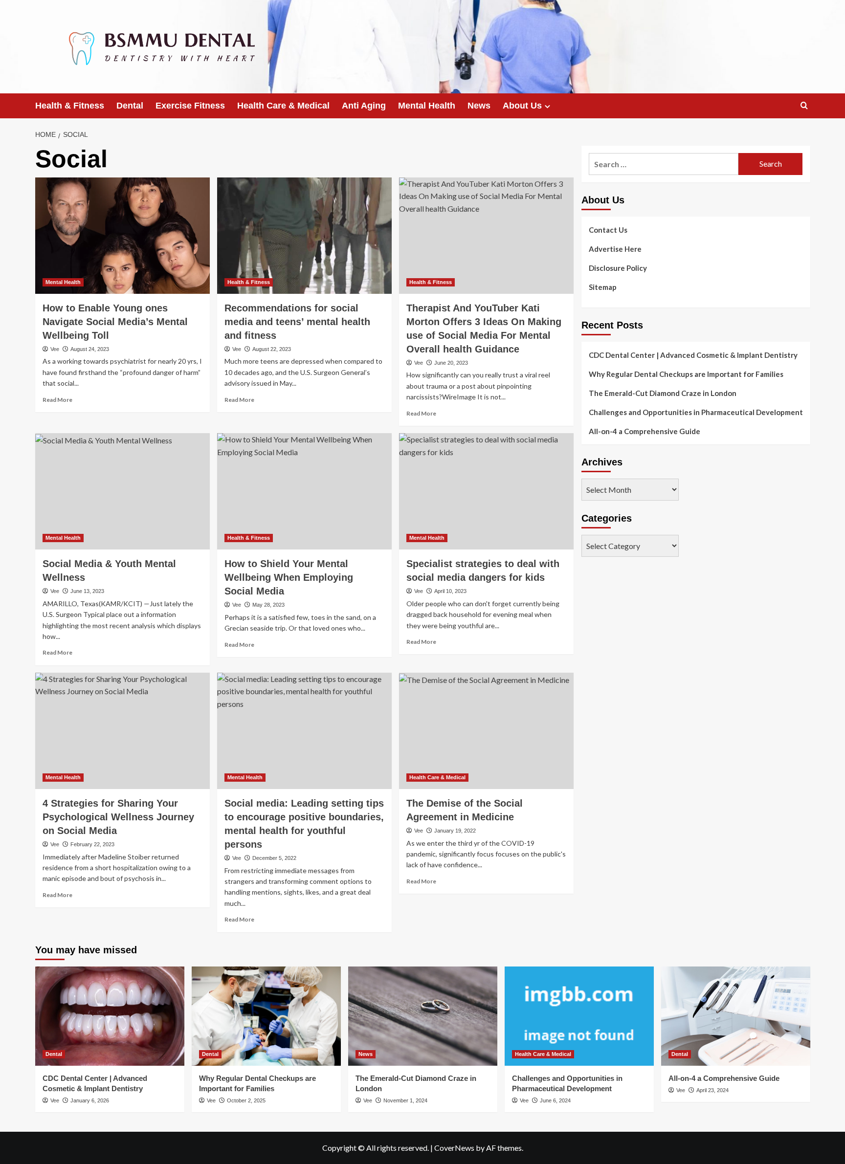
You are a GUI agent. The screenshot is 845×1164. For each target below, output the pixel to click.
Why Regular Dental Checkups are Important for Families (686, 374)
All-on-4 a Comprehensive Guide (644, 431)
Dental (129, 105)
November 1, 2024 (405, 1100)
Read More (57, 399)
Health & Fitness (69, 105)
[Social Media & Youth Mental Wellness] (122, 491)
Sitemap (603, 287)
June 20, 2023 (451, 363)
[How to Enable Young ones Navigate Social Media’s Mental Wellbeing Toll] (122, 235)
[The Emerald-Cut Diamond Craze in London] (422, 1016)
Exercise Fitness (190, 105)
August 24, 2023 (89, 349)
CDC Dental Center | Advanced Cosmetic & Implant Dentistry (693, 355)
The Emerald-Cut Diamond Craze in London (662, 393)
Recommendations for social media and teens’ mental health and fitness (297, 322)
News (478, 105)
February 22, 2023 (92, 844)
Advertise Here (615, 248)
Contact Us (608, 229)
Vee (54, 349)
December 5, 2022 (274, 858)
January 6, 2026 (89, 1100)
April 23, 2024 (712, 1090)
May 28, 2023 (268, 605)
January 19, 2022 (455, 831)
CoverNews (454, 1147)
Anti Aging (364, 105)
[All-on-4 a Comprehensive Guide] (735, 1016)
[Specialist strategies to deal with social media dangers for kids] (486, 491)
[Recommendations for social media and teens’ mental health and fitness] (304, 235)
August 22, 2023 (271, 349)
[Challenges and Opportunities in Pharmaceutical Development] (579, 1016)
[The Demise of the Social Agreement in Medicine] (486, 731)
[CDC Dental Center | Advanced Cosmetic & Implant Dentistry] (109, 1016)
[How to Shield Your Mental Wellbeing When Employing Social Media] (304, 491)
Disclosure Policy (618, 268)
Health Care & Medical (283, 105)
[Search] (804, 105)
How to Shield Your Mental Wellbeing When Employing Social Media (288, 577)
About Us (522, 105)
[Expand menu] (547, 106)
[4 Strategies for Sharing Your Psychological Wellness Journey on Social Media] (122, 731)
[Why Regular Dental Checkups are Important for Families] (266, 1016)
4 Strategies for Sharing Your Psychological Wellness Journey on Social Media (118, 817)
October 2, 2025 (246, 1100)
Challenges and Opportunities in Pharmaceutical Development (696, 412)
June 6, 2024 (555, 1100)
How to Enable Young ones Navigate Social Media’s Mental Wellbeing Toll (115, 322)
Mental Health (426, 105)
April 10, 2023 (450, 591)
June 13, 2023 (87, 591)
